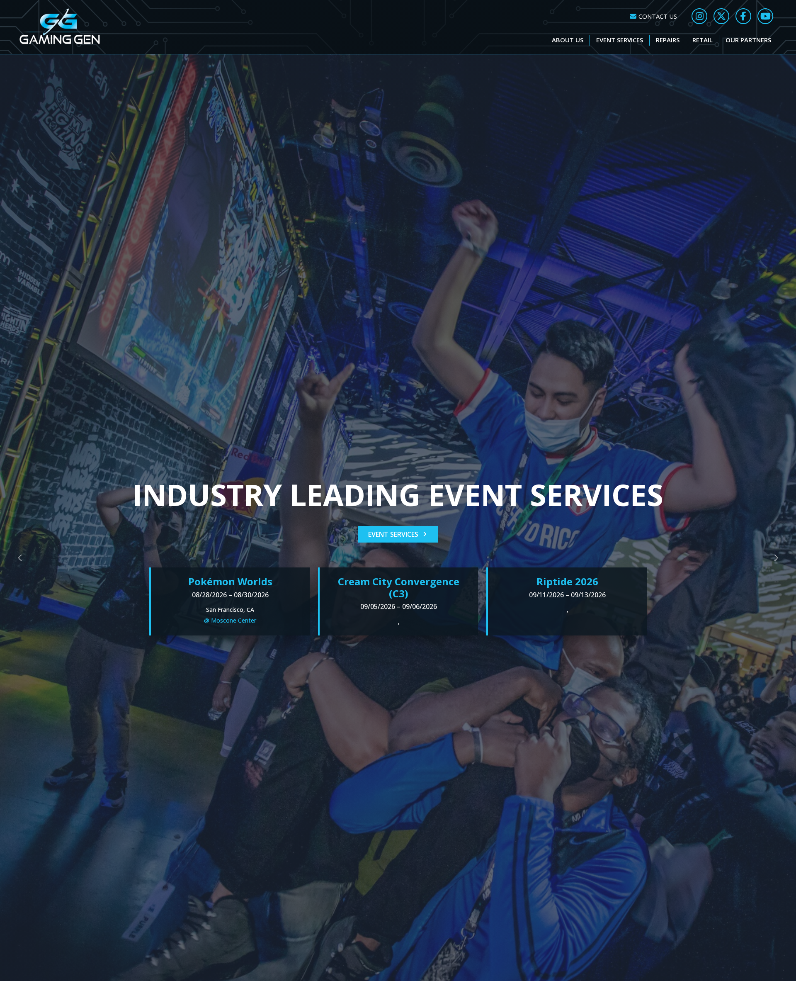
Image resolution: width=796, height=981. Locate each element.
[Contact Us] (653, 16)
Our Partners (748, 40)
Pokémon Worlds (230, 581)
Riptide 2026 (567, 581)
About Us (567, 40)
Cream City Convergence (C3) (398, 587)
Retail (702, 40)
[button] (19, 557)
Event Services (619, 40)
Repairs (668, 40)
